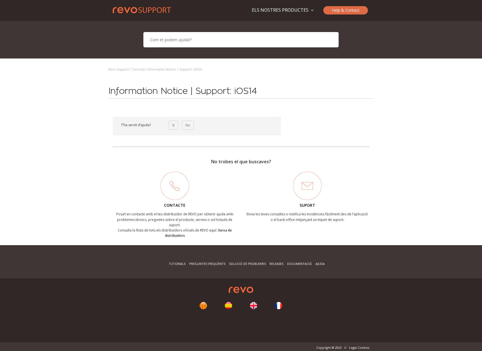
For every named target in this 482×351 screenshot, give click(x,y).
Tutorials (138, 69)
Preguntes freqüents (207, 264)
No (187, 125)
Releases (276, 264)
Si (173, 125)
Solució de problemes (247, 264)
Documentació (299, 264)
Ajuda (320, 264)
